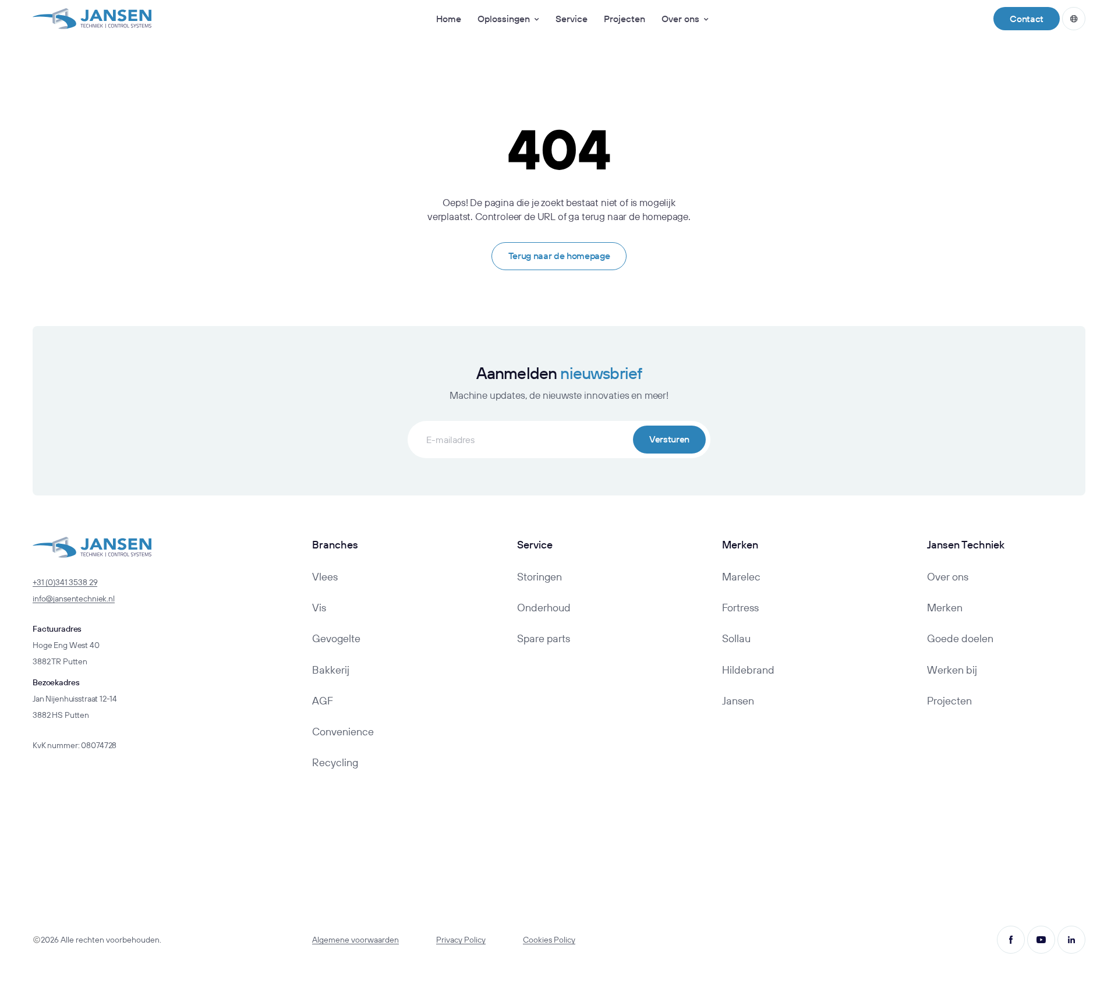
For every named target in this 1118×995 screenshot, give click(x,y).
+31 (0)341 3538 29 (65, 582)
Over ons (680, 18)
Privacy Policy (461, 939)
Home (448, 18)
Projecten (624, 18)
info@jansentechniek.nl (74, 598)
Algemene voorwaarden (355, 939)
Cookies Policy (549, 939)
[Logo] (92, 18)
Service (572, 18)
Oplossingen (503, 18)
